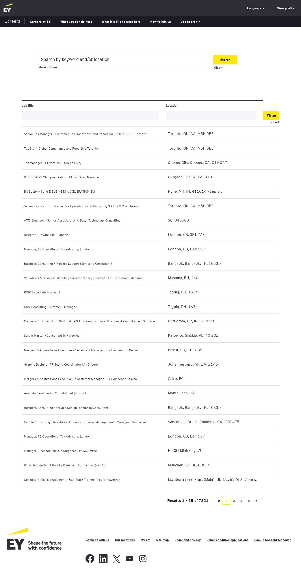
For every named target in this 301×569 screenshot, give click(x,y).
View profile (285, 8)
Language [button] (254, 8)
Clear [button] (218, 67)
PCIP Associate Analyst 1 (42, 292)
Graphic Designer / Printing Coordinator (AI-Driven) (61, 364)
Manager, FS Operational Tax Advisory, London (57, 249)
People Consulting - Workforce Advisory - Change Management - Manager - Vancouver (85, 422)
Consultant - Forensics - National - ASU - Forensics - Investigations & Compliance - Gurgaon (89, 321)
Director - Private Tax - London (46, 235)
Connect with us (97, 540)
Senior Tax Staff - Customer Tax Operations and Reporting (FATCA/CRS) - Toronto (82, 206)
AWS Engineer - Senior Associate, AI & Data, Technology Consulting (72, 220)
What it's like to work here (121, 22)
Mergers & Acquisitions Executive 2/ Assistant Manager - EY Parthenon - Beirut (81, 350)
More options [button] (48, 67)
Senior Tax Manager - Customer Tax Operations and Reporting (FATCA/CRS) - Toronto (85, 134)
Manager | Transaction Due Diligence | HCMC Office (60, 451)
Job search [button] (189, 22)
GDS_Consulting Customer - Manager (50, 307)
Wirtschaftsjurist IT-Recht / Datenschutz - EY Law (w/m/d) (65, 465)
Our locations (125, 540)
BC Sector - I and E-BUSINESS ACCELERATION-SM (59, 191)
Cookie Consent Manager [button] (272, 540)
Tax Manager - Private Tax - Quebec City (52, 163)
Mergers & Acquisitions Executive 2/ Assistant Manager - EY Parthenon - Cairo (80, 379)
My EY (145, 540)
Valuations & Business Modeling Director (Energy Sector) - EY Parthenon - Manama (83, 278)
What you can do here (76, 22)
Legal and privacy (188, 540)
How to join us (160, 22)
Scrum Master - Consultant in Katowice (52, 335)
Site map (162, 540)
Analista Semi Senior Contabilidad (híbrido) (55, 393)
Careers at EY (40, 22)
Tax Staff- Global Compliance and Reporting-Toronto (61, 148)
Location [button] (172, 105)
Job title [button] (28, 105)
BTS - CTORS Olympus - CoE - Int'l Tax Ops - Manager (62, 177)
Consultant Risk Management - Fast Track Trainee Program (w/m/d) (72, 479)
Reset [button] (274, 122)
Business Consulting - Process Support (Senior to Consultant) (68, 263)
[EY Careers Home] (8, 8)
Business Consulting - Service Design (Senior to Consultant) (66, 407)
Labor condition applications (227, 540)
